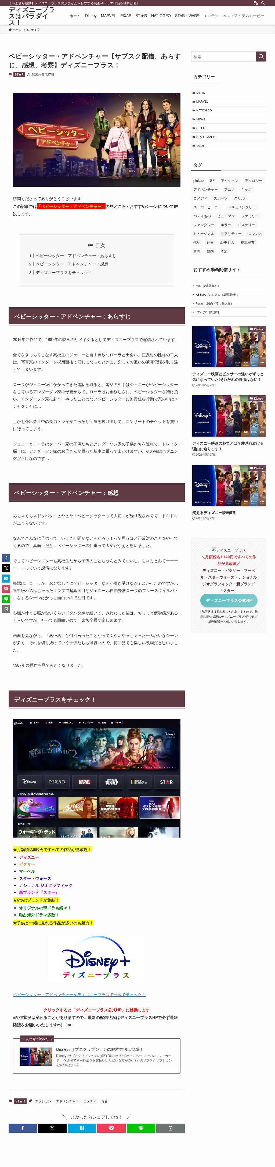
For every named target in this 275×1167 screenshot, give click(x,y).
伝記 (196, 242)
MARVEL (202, 101)
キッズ (246, 189)
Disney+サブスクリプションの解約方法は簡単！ (99, 1049)
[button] (23, 1128)
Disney (200, 92)
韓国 (210, 251)
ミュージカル (203, 233)
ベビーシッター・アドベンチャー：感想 (72, 264)
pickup (198, 180)
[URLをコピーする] (170, 1128)
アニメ (229, 189)
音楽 (223, 251)
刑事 (210, 242)
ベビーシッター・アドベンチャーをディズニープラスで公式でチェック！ (79, 994)
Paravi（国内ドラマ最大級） (215, 303)
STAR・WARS (205, 136)
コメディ (90, 1101)
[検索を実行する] (261, 56)
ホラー (226, 224)
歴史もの (227, 242)
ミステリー (246, 224)
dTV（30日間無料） (209, 312)
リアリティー (231, 233)
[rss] (255, 3)
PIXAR (200, 119)
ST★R (19, 74)
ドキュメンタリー (242, 206)
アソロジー (253, 180)
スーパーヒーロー (207, 206)
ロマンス (255, 233)
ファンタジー (203, 224)
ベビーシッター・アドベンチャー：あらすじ (76, 255)
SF (212, 180)
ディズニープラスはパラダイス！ (32, 15)
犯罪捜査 (248, 242)
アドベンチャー (67, 1101)
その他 (200, 145)
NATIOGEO (204, 110)
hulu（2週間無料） (208, 285)
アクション (43, 1101)
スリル (239, 198)
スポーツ (221, 198)
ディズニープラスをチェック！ (64, 272)
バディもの (202, 215)
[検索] (262, 3)
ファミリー (250, 215)
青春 (104, 1101)
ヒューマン (226, 215)
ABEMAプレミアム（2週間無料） (218, 294)
